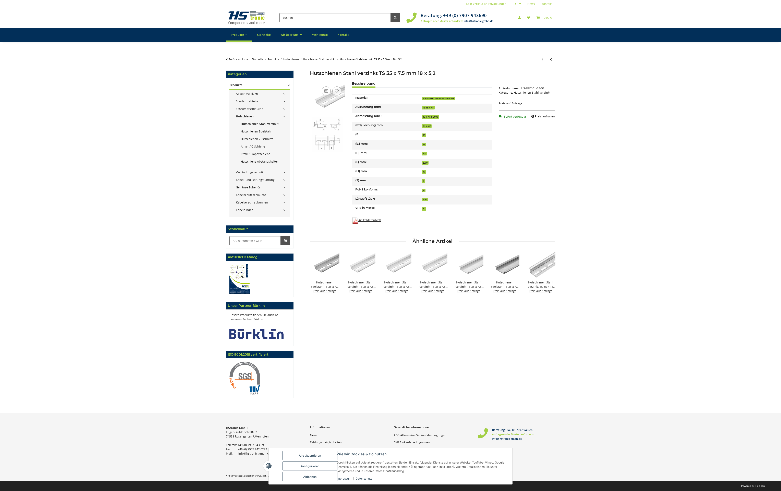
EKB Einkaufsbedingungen (412, 442)
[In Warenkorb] (285, 240)
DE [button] (515, 4)
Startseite (264, 35)
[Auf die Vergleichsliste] (326, 90)
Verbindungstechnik (249, 172)
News (531, 4)
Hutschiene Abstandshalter (259, 161)
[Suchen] (395, 17)
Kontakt (546, 4)
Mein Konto (320, 35)
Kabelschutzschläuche (251, 195)
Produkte (235, 85)
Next (548, 274)
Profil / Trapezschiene (255, 154)
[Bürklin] (256, 334)
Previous (316, 274)
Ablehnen (310, 476)
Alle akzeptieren (310, 455)
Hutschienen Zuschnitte (257, 139)
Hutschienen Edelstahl (256, 131)
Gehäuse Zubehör (248, 187)
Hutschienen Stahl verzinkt (532, 92)
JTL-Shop (760, 486)
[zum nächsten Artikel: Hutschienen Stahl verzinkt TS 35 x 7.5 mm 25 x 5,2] (542, 59)
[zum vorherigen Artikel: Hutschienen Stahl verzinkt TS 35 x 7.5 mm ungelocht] (551, 59)
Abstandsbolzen (247, 94)
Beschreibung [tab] (363, 83)
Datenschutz (364, 478)
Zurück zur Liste (238, 59)
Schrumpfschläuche (249, 109)
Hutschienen (245, 116)
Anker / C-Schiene (253, 146)
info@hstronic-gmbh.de (478, 21)
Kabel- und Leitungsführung (255, 180)
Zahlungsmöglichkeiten (326, 442)
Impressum (344, 478)
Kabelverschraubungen (252, 202)
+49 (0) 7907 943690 (465, 15)
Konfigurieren (310, 466)
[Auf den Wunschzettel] (336, 90)
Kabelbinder (244, 210)
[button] (519, 18)
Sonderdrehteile (247, 101)
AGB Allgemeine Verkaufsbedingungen (420, 435)
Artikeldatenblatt (369, 220)
